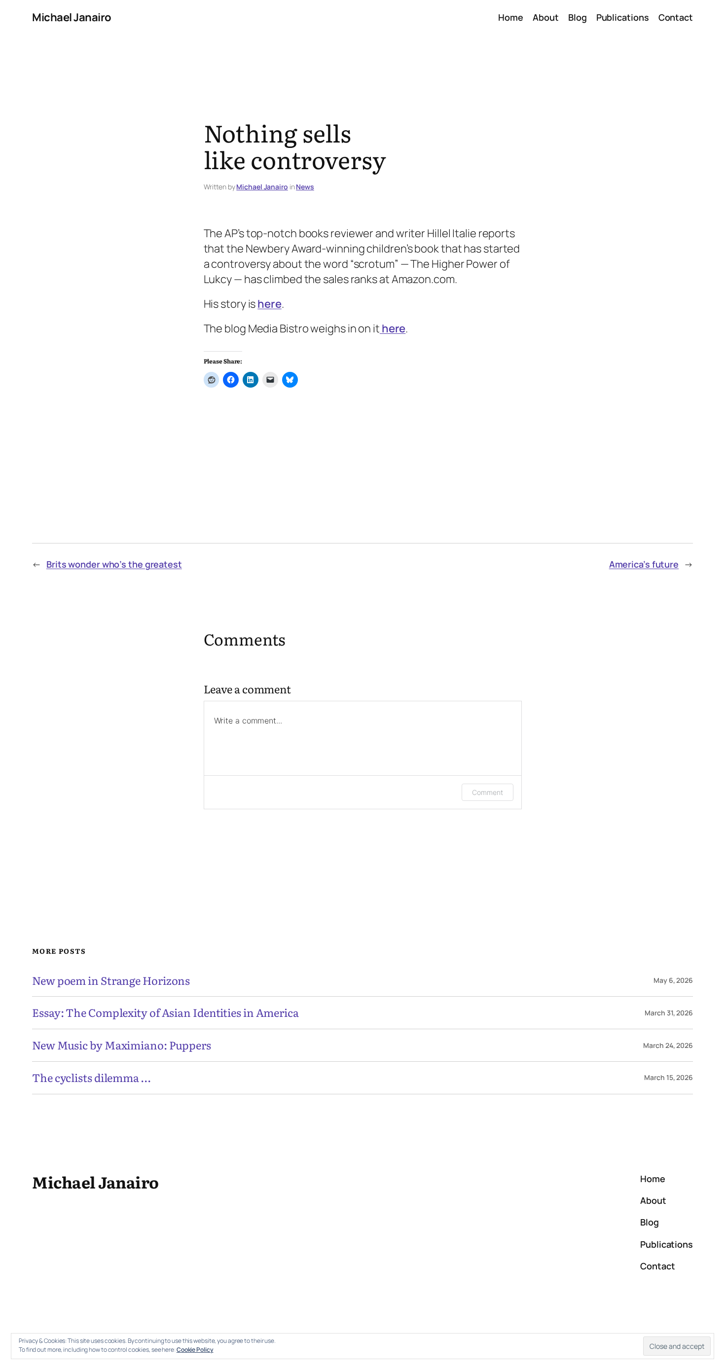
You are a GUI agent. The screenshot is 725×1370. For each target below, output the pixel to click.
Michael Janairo (71, 17)
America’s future (644, 564)
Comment (487, 792)
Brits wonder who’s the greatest (114, 564)
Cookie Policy (195, 1349)
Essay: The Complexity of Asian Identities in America (165, 1013)
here (269, 303)
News (305, 186)
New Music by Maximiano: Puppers (121, 1045)
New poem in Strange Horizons (111, 980)
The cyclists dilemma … (91, 1078)
